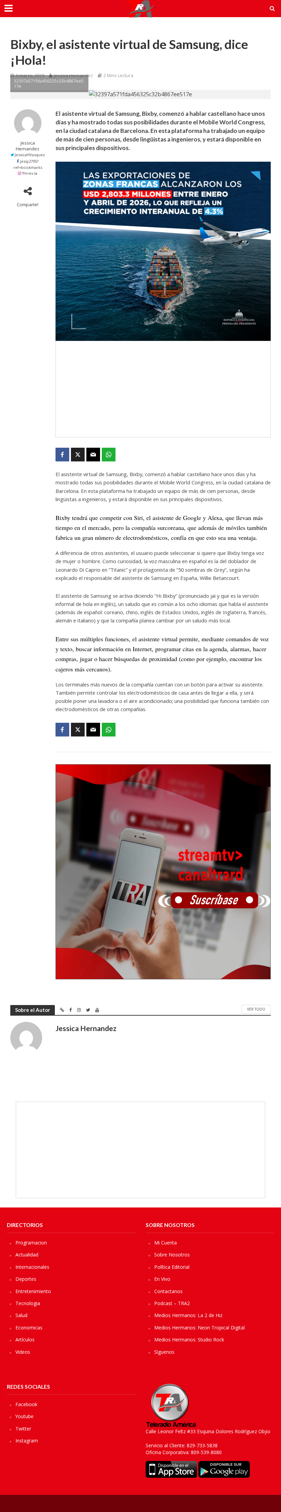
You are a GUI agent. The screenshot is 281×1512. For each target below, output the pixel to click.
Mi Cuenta (165, 1242)
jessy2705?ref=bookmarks (27, 164)
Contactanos (168, 1291)
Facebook (26, 1404)
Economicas (28, 1327)
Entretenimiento (33, 1291)
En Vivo (162, 1279)
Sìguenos (164, 1352)
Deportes (25, 1279)
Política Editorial (172, 1267)
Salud (21, 1315)
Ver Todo (256, 1009)
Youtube (24, 1416)
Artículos (25, 1339)
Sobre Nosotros (172, 1254)
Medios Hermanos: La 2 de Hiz (188, 1315)
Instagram (26, 1440)
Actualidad (26, 1254)
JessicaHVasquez (30, 154)
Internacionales (32, 1267)
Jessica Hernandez (27, 146)
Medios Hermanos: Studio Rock (189, 1339)
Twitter (23, 1428)
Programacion (31, 1242)
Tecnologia (27, 1303)
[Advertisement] (163, 389)
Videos (22, 1352)
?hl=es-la (29, 173)
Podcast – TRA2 (172, 1303)
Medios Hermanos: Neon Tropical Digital (199, 1327)
